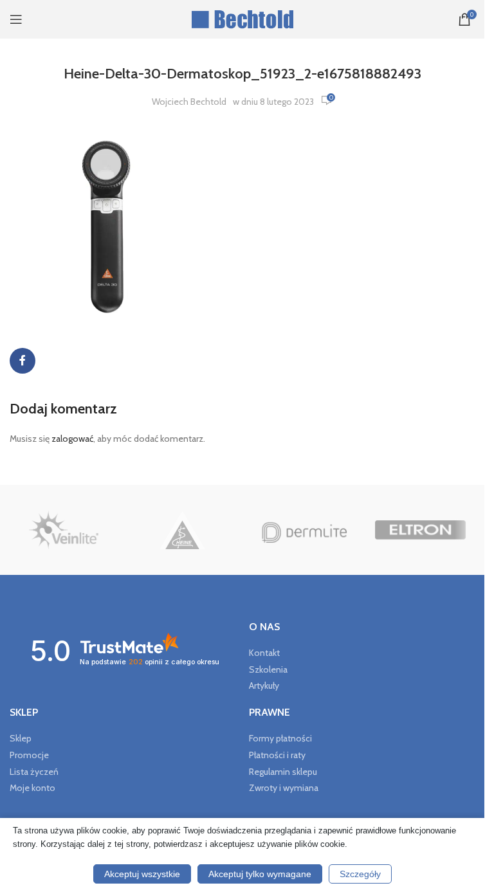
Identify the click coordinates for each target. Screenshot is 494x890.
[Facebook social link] (22, 361)
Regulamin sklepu (283, 771)
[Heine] (183, 530)
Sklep (21, 738)
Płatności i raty (277, 755)
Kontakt (264, 652)
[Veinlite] (64, 530)
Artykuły (264, 685)
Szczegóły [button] (360, 874)
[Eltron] (420, 530)
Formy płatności (280, 738)
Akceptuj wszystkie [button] (142, 874)
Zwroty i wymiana (283, 788)
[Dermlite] (301, 530)
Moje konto (32, 788)
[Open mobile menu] (16, 19)
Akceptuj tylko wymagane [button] (259, 874)
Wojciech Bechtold (189, 101)
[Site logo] (242, 18)
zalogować (72, 438)
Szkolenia (268, 669)
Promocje (29, 755)
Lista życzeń (34, 771)
